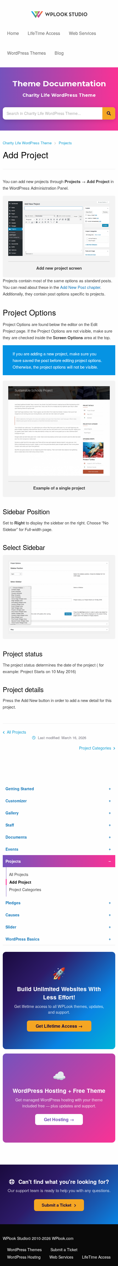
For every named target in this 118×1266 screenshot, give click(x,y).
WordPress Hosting (24, 1257)
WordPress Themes (26, 53)
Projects (65, 142)
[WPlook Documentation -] (59, 14)
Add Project (20, 882)
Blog (59, 53)
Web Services (82, 33)
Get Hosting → (59, 1119)
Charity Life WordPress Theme (59, 95)
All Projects (16, 732)
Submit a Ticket (57, 1205)
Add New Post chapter (80, 287)
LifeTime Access (44, 33)
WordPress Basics (22, 939)
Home (13, 33)
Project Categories (95, 748)
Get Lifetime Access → (59, 1026)
